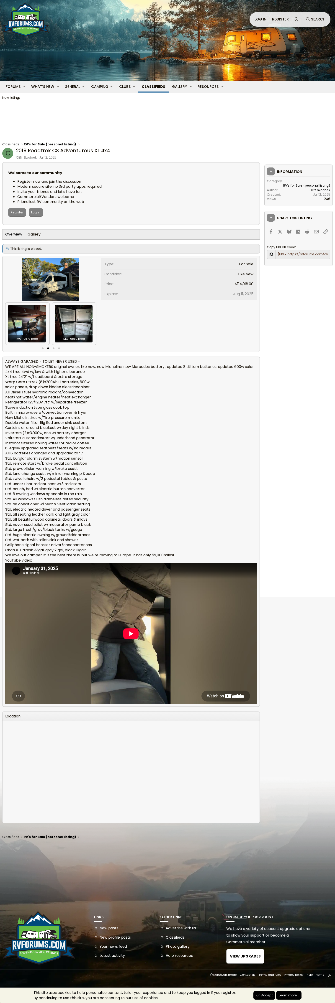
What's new (42, 86)
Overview (13, 234)
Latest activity (112, 955)
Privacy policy (294, 975)
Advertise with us (181, 928)
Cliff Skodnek (26, 157)
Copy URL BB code (281, 247)
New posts (109, 928)
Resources (208, 86)
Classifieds (153, 86)
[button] (24, 87)
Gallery (179, 86)
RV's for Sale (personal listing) (306, 185)
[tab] (42, 348)
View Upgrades (245, 956)
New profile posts (115, 937)
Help (310, 975)
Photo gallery (178, 946)
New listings (11, 97)
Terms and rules (270, 975)
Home (320, 975)
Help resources (179, 955)
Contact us (247, 975)
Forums (13, 86)
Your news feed (113, 946)
